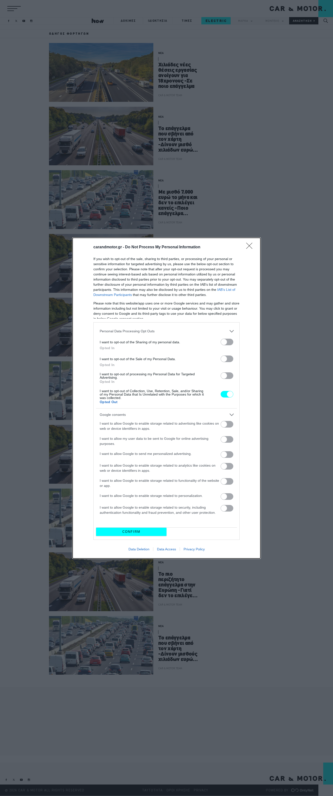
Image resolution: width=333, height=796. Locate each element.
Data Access (166, 549)
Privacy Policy (194, 549)
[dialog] (166, 398)
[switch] (227, 342)
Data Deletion (138, 549)
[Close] (250, 247)
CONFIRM (131, 532)
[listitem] (166, 331)
